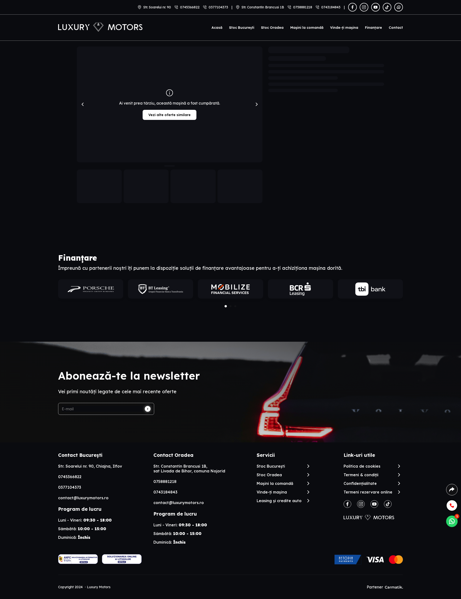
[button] (225, 306)
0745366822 (190, 7)
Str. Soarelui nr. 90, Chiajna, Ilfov (90, 466)
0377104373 (218, 7)
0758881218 (302, 7)
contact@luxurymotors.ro (83, 497)
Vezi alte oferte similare (169, 115)
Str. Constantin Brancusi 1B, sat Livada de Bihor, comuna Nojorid (189, 468)
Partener (375, 587)
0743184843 (330, 7)
